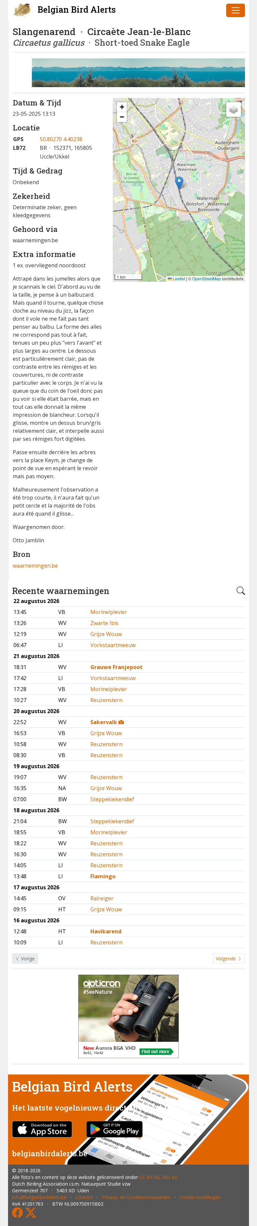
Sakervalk (104, 722)
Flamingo (102, 876)
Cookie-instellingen (200, 1197)
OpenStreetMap (206, 278)
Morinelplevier (108, 612)
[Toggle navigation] (235, 10)
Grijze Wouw (106, 634)
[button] (179, 183)
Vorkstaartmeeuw (113, 645)
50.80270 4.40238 (61, 139)
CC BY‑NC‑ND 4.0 (158, 1177)
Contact (84, 1197)
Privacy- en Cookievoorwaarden (136, 1197)
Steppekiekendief (112, 799)
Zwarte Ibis (104, 623)
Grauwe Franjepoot (116, 667)
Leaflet (178, 278)
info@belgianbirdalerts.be (39, 1197)
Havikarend (105, 931)
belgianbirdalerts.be (49, 1153)
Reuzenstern (106, 700)
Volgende (226, 958)
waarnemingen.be (35, 565)
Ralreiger (101, 898)
